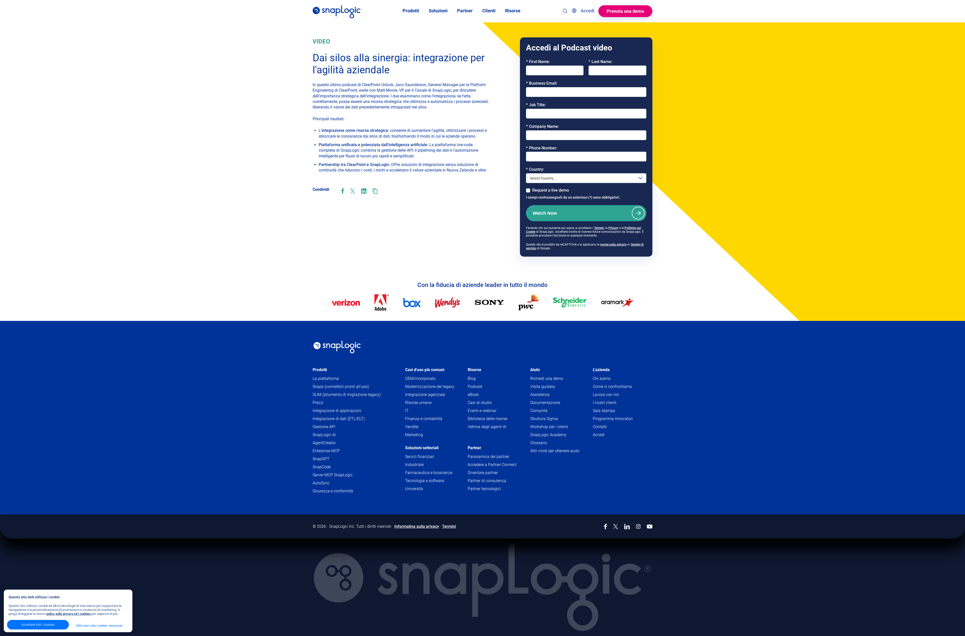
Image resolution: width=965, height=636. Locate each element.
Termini (599, 228)
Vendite (411, 426)
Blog (472, 378)
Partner (474, 447)
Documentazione (555, 403)
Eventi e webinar (482, 410)
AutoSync (321, 483)
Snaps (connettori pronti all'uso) (341, 386)
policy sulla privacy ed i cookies (68, 614)
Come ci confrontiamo (612, 386)
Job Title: (536, 104)
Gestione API (324, 426)
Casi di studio (480, 402)
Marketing (414, 434)
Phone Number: (541, 148)
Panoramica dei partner (488, 456)
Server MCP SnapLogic (333, 475)
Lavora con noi (606, 394)
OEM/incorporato (420, 378)
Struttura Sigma (544, 418)
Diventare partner (483, 472)
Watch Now (545, 213)
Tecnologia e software (424, 480)
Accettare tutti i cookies (38, 624)
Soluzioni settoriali (422, 447)
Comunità (548, 411)
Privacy (613, 228)
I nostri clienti (604, 402)
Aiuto (535, 369)
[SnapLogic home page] (338, 347)
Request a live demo (550, 190)
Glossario (538, 442)
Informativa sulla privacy (416, 526)
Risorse (474, 369)
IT (407, 410)
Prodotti (320, 369)
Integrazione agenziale (425, 394)
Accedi (599, 434)
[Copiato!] (375, 191)
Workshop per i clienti (549, 426)
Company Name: (542, 126)
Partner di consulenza (487, 480)
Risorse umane (418, 402)
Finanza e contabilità (423, 418)
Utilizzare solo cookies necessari (99, 625)
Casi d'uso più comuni (424, 369)
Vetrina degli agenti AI (487, 426)
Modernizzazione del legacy (429, 386)
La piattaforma (326, 378)
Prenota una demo (625, 11)
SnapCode (322, 467)
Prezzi (318, 402)
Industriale (414, 464)
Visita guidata (542, 386)
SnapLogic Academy (548, 434)
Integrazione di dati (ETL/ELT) (339, 418)
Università (414, 488)
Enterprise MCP (326, 450)
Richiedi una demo (546, 378)
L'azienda (601, 369)
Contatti (600, 426)
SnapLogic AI (324, 434)
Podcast (475, 386)
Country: (535, 169)
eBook (473, 394)
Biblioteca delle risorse (487, 418)
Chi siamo (602, 378)
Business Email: (541, 83)
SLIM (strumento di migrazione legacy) (347, 394)
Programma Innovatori (613, 418)
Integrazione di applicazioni (337, 410)
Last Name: (600, 61)
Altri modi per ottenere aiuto (554, 450)
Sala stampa (604, 410)
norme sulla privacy (613, 244)
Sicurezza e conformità (333, 491)
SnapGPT (321, 458)
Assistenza (549, 394)
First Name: (538, 61)
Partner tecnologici (484, 488)
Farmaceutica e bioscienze (428, 472)
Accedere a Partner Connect (492, 464)
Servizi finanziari (419, 456)
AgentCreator (324, 442)
